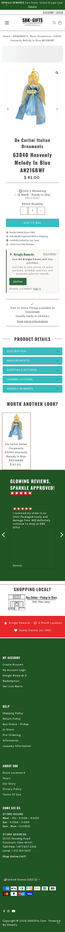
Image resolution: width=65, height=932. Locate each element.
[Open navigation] (10, 23)
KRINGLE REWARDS (20, 388)
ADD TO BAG (32, 222)
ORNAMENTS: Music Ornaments (32, 36)
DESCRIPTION (16, 351)
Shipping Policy (13, 713)
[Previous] (6, 5)
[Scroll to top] (58, 923)
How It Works (49, 254)
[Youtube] (13, 911)
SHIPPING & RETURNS (22, 369)
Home (6, 36)
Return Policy (12, 718)
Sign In (37, 288)
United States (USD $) (23, 879)
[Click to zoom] (57, 72)
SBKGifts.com (37, 920)
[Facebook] (4, 911)
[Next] (58, 5)
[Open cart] (60, 22)
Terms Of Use (12, 794)
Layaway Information (17, 746)
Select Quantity (32, 203)
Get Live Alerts (13, 686)
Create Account (13, 664)
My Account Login (14, 670)
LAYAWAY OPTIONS (20, 379)
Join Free (17, 281)
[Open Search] (54, 22)
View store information (32, 321)
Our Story (9, 783)
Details (32, 6)
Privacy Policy (12, 789)
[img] (34, 493)
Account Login (53, 13)
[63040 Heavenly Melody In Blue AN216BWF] (16, 427)
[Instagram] (8, 911)
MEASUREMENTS (18, 360)
